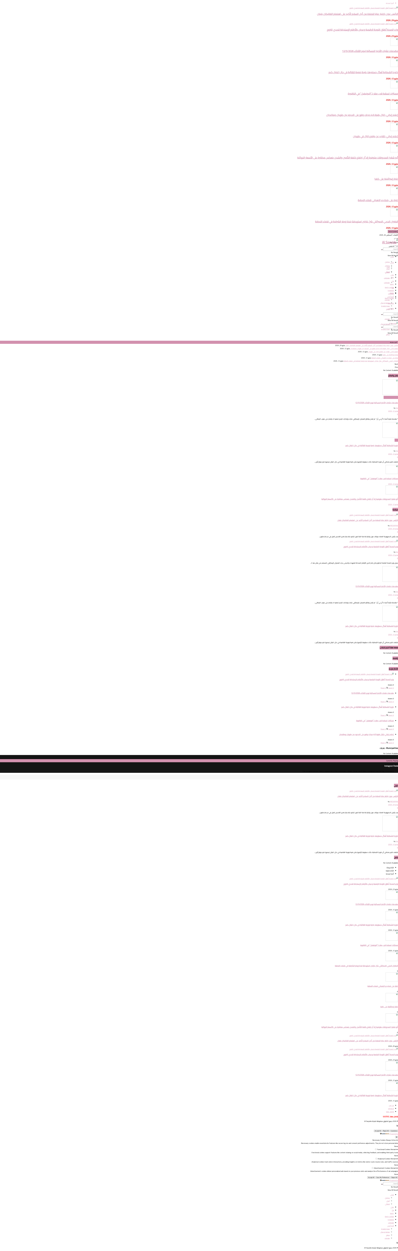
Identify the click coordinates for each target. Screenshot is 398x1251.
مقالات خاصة (389, 287)
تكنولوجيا (391, 303)
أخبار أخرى (390, 296)
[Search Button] (382, 249)
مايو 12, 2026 (393, 411)
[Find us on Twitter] (397, 257)
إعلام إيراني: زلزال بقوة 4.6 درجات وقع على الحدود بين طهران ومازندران (362, 115)
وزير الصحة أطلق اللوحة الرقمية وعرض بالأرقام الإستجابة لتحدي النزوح (362, 29)
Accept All (378, 1131)
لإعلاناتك (391, 1108)
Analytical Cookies (384, 1158)
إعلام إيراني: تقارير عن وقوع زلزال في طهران (375, 136)
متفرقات (387, 282)
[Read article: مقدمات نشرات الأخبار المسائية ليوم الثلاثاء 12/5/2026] (199, 387)
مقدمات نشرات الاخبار (391, 397)
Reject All (386, 1131)
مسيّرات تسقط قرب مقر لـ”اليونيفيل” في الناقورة (373, 93)
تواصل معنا (390, 1111)
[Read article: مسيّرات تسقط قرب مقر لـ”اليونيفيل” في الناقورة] (199, 470)
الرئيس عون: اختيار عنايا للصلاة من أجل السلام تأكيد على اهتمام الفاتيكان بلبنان (357, 14)
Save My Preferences (382, 1177)
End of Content (393, 231)
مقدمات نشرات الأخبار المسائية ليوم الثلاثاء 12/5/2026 (370, 51)
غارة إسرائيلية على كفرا (386, 179)
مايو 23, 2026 (393, 555)
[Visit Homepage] (390, 242)
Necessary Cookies (379, 1140)
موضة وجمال (385, 324)
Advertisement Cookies (382, 1168)
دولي (392, 277)
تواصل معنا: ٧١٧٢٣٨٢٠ (390, 1116)
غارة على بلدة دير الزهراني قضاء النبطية (378, 200)
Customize (394, 1131)
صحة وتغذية (385, 329)
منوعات (387, 318)
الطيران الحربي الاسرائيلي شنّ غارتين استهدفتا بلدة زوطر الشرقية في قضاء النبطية (356, 221)
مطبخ (388, 309)
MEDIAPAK (394, 525)
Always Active (391, 1140)
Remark (393, 1149)
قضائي (387, 271)
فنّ (393, 281)
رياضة (392, 284)
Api (397, 408)
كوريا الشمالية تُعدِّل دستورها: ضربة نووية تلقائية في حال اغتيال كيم (363, 72)
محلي (392, 256)
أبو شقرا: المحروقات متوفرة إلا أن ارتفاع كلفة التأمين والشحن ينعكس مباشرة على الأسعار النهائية (347, 157)
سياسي (387, 261)
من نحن (391, 1105)
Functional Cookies (383, 1149)
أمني (388, 268)
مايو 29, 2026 (393, 528)
